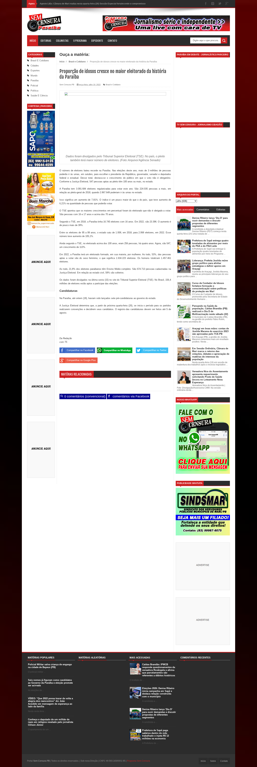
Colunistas (62, 40)
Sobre (213, 761)
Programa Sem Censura (138, 761)
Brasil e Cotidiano (40, 60)
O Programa (80, 40)
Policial (34, 85)
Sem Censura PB (41, 761)
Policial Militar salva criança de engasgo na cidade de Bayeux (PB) (50, 666)
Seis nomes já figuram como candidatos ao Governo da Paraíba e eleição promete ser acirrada (50, 683)
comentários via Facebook (130, 396)
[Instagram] (212, 4)
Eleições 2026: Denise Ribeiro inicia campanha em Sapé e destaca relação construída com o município (158, 692)
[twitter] (219, 4)
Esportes (35, 70)
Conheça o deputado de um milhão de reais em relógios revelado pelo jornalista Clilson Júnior (50, 722)
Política (34, 90)
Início (33, 40)
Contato (112, 40)
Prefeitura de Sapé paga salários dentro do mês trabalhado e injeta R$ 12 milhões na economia (155, 734)
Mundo (34, 75)
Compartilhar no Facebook (80, 350)
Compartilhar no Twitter (154, 350)
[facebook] (205, 4)
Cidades (35, 65)
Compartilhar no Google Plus (81, 360)
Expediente (97, 40)
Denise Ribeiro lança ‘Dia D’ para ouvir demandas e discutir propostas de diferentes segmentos (159, 713)
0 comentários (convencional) (84, 396)
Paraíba (34, 80)
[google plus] (226, 4)
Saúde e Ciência (39, 95)
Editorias (46, 40)
